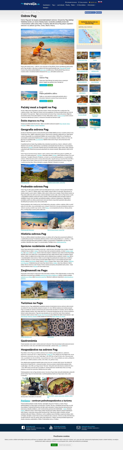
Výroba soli (95, 93)
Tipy (53, 5)
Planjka (68, 68)
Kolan (27, 252)
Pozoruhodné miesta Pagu (95, 128)
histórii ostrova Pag (61, 242)
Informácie (91, 5)
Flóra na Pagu (82, 127)
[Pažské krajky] (60, 327)
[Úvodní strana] (22, 12)
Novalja (34, 252)
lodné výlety (43, 70)
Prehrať (49, 85)
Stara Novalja (32, 261)
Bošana (57, 316)
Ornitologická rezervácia (95, 115)
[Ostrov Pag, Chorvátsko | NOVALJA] (47, 46)
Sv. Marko (62, 316)
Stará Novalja (24, 316)
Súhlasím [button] (54, 445)
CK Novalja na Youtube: (60, 426)
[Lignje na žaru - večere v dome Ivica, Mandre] (60, 386)
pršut (60, 345)
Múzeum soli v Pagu (82, 60)
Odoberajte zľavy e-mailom (88, 426)
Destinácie (46, 5)
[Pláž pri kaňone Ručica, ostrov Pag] (60, 220)
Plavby (68, 5)
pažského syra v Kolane (26, 277)
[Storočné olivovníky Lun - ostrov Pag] (34, 289)
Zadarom (32, 125)
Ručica (47, 208)
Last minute (60, 5)
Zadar (68, 256)
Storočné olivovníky (82, 82)
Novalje (64, 123)
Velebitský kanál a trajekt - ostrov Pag (56, 182)
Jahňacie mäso (95, 71)
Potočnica (71, 261)
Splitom (37, 125)
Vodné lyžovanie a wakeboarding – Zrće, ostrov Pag (59, 299)
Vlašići (64, 409)
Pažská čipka (50, 337)
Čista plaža (62, 68)
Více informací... (43, 85)
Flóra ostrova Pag (25, 182)
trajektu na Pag (61, 115)
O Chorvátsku (81, 5)
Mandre (35, 316)
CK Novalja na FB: (30, 426)
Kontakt (45, 7)
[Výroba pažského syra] (34, 327)
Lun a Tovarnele (39, 139)
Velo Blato (39, 155)
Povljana (67, 251)
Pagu (61, 123)
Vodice (53, 316)
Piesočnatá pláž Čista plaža (27, 230)
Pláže (73, 5)
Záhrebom (42, 125)
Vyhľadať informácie (72, 2)
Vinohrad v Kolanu (95, 104)
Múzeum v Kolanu (82, 104)
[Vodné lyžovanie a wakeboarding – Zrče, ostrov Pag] (60, 289)
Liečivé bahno (82, 93)
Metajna (46, 261)
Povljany (24, 125)
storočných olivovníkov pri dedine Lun (49, 275)
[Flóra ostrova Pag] (34, 173)
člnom (48, 71)
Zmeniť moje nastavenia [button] (65, 445)
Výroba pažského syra (82, 71)
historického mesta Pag (40, 277)
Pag (39, 12)
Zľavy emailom (83, 2)
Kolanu (68, 123)
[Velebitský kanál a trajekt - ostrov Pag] (60, 173)
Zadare (36, 251)
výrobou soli (49, 354)
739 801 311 (93, 2)
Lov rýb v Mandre (82, 115)
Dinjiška (55, 263)
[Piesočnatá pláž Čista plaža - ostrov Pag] (34, 220)
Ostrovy (34, 12)
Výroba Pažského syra (26, 337)
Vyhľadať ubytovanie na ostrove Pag (89, 22)
